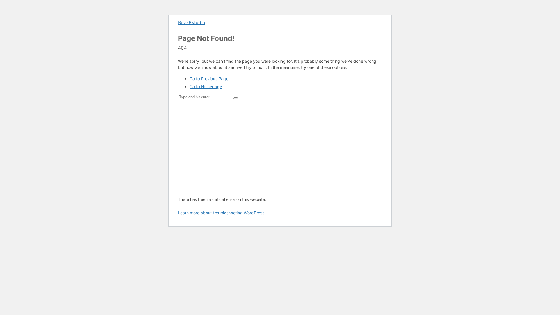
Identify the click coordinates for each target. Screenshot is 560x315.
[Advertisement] (280, 148)
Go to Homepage (206, 86)
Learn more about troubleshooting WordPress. (221, 212)
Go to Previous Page (209, 78)
